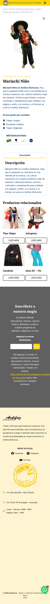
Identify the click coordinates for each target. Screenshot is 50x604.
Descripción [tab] (25, 155)
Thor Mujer (9, 233)
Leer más (13, 240)
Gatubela (8, 270)
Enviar (36, 346)
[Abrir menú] (45, 3)
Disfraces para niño (17, 76)
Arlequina (31, 233)
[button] (44, 18)
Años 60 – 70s (33, 270)
